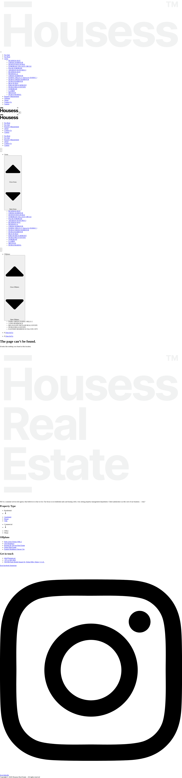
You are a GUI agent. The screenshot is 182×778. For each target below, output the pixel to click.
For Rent (7, 57)
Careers (6, 104)
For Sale (7, 55)
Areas (6, 59)
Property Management (11, 96)
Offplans (7, 98)
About (6, 100)
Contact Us (8, 102)
